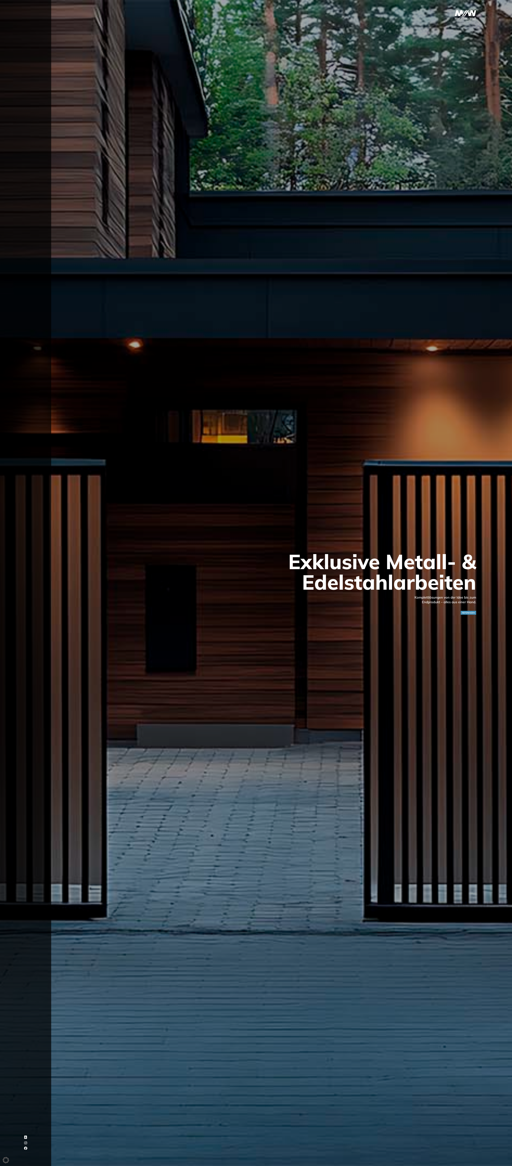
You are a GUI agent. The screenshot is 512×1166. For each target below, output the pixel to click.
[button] (6, 1160)
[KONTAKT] (25, 1137)
